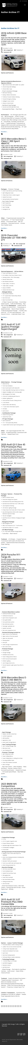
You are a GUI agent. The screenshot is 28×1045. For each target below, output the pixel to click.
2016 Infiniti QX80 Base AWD (14, 34)
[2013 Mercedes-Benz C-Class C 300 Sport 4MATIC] (13, 169)
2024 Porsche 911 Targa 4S (10, 555)
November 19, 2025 (7, 576)
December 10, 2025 (7, 154)
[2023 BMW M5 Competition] (13, 821)
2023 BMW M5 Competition (9, 785)
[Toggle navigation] (25, 4)
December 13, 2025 (7, 48)
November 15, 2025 (7, 807)
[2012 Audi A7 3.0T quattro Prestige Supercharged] (13, 355)
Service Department (11, 1039)
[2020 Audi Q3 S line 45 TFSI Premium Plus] (13, 475)
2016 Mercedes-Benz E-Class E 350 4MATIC (14, 678)
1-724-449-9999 (24, 1)
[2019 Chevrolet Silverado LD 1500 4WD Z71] (13, 256)
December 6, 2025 (7, 243)
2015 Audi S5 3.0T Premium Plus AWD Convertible (12, 902)
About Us (4, 1041)
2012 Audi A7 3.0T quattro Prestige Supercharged (10, 326)
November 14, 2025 (7, 913)
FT (22, 50)
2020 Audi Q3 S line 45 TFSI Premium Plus (13, 445)
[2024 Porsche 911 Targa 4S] (13, 592)
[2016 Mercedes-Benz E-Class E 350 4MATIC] (13, 712)
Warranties (20, 1039)
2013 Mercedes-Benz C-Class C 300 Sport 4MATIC (14, 141)
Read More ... (4, 131)
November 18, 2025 (7, 697)
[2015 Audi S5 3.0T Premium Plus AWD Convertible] (13, 927)
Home (3, 1039)
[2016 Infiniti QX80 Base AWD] (13, 62)
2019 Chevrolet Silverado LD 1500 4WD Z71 (13, 237)
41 (18, 1006)
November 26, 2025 (7, 333)
